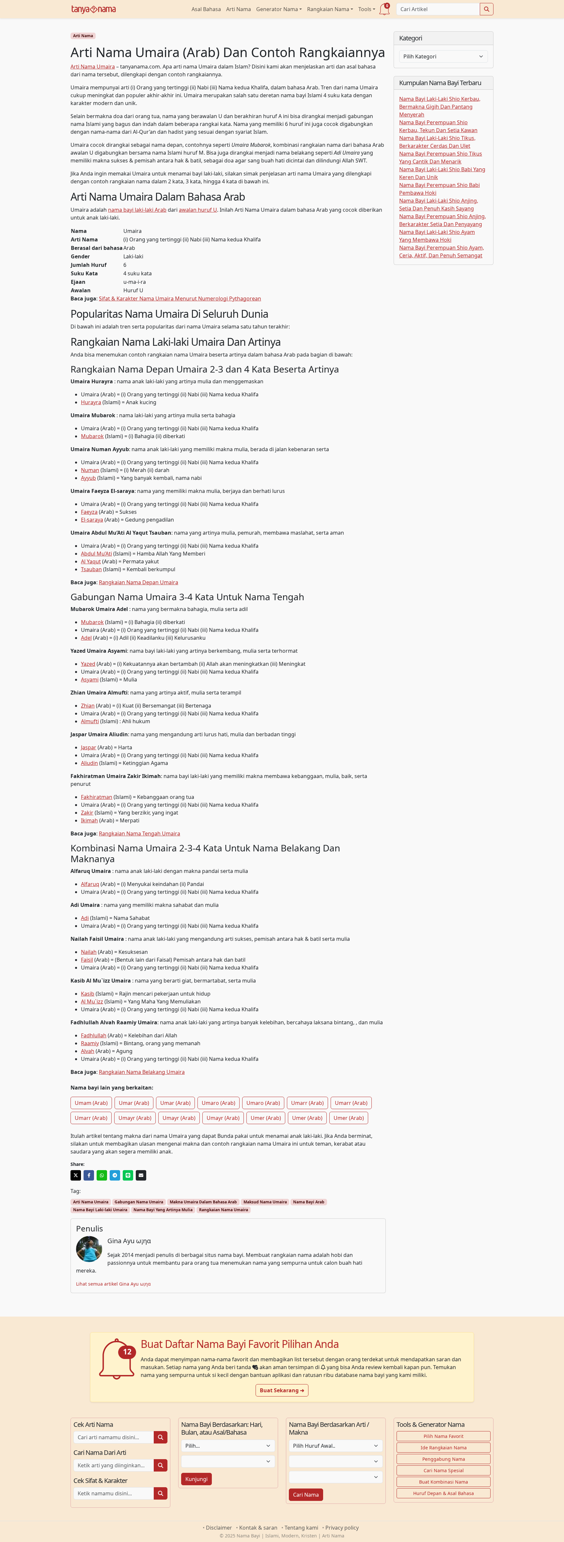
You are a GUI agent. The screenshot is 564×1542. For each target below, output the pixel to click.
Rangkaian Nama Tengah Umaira (139, 833)
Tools (364, 9)
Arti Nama (238, 9)
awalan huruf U (198, 209)
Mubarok (92, 436)
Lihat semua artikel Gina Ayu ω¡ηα (113, 1284)
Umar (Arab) (134, 1103)
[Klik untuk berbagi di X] (75, 1175)
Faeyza (89, 511)
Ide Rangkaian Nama (444, 1447)
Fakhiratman (96, 797)
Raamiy (90, 1043)
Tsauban (91, 569)
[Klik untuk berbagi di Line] (128, 1175)
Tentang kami (301, 1527)
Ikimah (89, 820)
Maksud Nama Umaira (265, 1202)
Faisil (87, 959)
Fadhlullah (93, 1035)
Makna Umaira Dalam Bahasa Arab (203, 1202)
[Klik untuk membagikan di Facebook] (89, 1175)
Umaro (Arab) (218, 1103)
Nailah (89, 951)
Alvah (87, 1051)
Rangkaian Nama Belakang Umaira (142, 1072)
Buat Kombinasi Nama (443, 1482)
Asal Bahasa (206, 9)
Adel (86, 637)
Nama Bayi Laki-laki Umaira (100, 1210)
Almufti (90, 721)
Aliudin (89, 763)
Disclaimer (219, 1527)
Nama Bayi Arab (308, 1202)
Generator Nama (277, 9)
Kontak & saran (258, 1527)
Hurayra (91, 402)
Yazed (88, 663)
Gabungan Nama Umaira (139, 1202)
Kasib (87, 993)
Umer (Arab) (266, 1118)
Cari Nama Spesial (444, 1470)
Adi (85, 918)
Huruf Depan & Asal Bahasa (443, 1493)
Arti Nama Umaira (92, 66)
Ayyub (88, 477)
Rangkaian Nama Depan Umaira (138, 582)
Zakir (87, 812)
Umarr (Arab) (307, 1103)
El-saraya (92, 519)
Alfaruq (90, 884)
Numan (90, 470)
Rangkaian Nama (328, 9)
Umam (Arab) (91, 1103)
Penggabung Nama (443, 1459)
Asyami (90, 679)
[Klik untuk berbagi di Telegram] (115, 1175)
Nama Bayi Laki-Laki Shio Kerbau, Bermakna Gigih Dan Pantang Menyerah (439, 106)
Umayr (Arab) (134, 1118)
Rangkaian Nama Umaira (223, 1210)
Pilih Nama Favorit (443, 1436)
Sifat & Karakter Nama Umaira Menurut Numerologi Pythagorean (180, 298)
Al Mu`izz (92, 1001)
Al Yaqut (91, 561)
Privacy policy (342, 1527)
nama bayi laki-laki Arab (137, 209)
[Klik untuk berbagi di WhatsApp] (102, 1175)
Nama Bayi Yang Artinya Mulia (163, 1210)
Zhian (88, 705)
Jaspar (88, 747)
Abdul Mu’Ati (96, 553)
